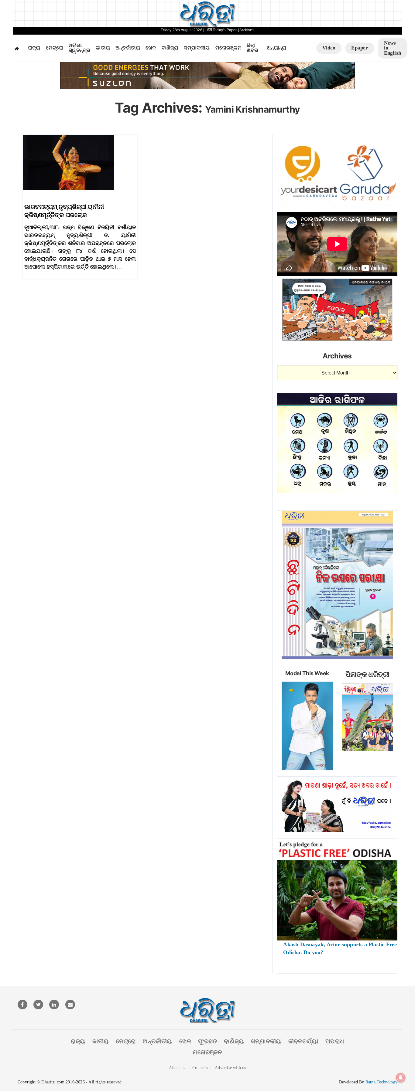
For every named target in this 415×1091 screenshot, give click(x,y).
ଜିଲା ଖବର (253, 48)
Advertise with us (230, 1068)
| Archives (246, 30)
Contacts (200, 1068)
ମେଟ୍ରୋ (54, 48)
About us (177, 1068)
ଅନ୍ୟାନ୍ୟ (276, 48)
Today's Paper (225, 30)
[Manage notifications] (401, 1078)
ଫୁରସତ (207, 1041)
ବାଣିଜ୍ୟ (170, 48)
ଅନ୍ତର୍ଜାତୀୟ (127, 48)
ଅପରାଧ (334, 1041)
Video (328, 48)
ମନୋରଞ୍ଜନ (228, 48)
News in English (392, 48)
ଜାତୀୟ (103, 48)
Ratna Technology (381, 1082)
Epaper (359, 48)
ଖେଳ (151, 48)
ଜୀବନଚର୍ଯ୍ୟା (303, 1041)
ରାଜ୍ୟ (34, 48)
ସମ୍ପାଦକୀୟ (197, 48)
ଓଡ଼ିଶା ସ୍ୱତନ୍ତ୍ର (79, 48)
